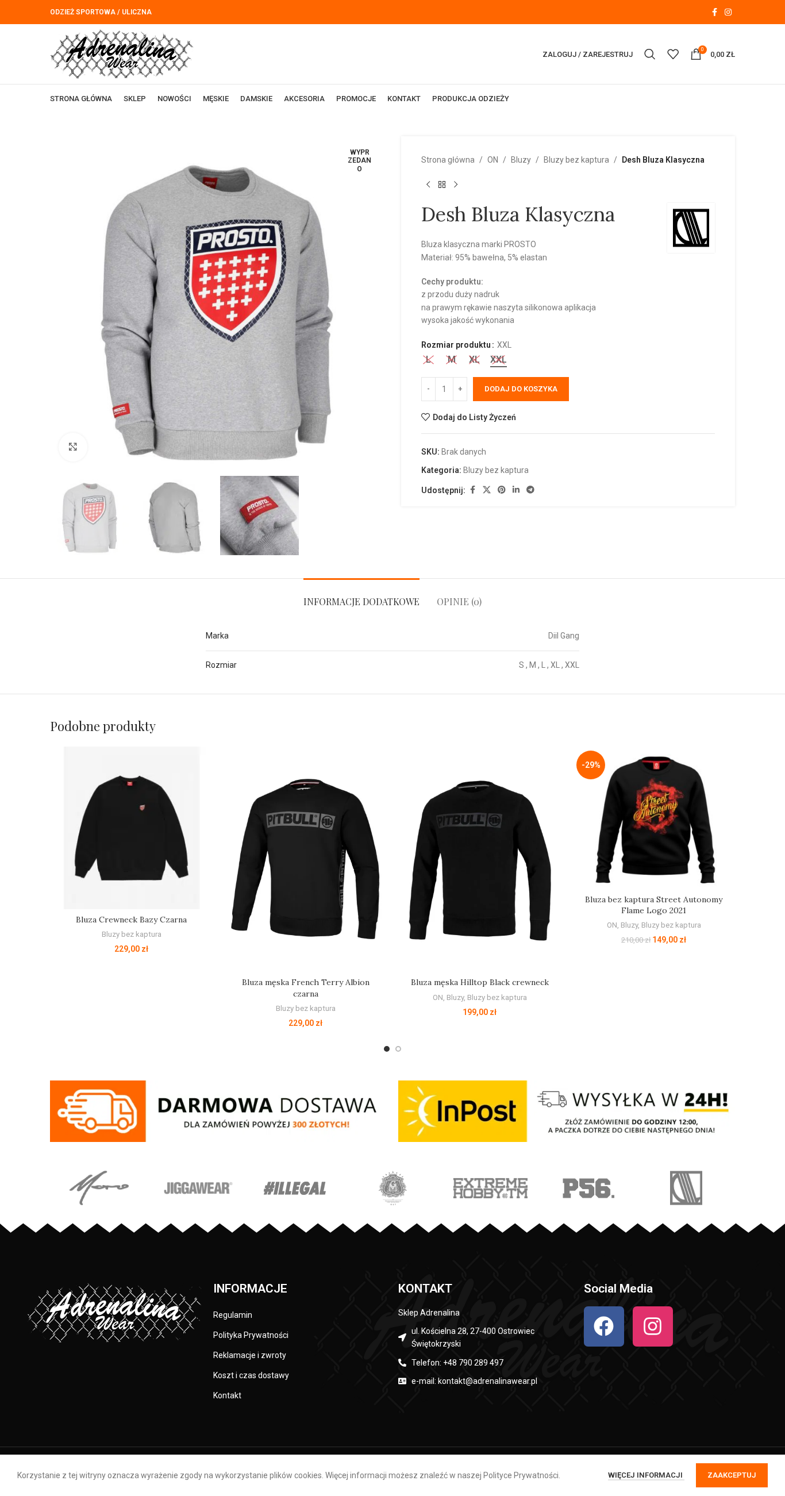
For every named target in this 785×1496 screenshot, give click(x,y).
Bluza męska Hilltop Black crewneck (480, 982)
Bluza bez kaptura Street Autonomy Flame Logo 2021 (653, 905)
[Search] (649, 54)
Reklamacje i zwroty (249, 1355)
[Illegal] (295, 1188)
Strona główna (448, 159)
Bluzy (521, 159)
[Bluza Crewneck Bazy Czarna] (131, 828)
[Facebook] (604, 1326)
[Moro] (99, 1188)
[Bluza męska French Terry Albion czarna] (305, 859)
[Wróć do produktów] (442, 184)
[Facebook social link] (714, 12)
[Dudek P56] (588, 1188)
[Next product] (456, 184)
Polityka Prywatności (250, 1335)
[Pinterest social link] (501, 490)
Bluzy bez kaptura (576, 159)
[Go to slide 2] (398, 1049)
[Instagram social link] (728, 12)
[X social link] (486, 490)
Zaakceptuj (731, 1475)
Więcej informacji (646, 1475)
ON (492, 159)
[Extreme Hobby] (490, 1188)
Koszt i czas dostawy (251, 1375)
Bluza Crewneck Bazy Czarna (131, 919)
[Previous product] (428, 184)
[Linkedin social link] (516, 490)
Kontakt (227, 1395)
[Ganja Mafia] (392, 1188)
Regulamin (232, 1315)
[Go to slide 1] (387, 1049)
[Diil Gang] (686, 1188)
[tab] (361, 595)
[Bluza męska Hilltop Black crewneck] (479, 859)
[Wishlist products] (672, 54)
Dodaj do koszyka (520, 388)
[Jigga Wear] (196, 1188)
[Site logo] (122, 53)
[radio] (428, 360)
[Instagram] (653, 1326)
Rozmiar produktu (456, 344)
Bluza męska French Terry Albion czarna (306, 988)
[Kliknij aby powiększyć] (73, 447)
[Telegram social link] (530, 490)
